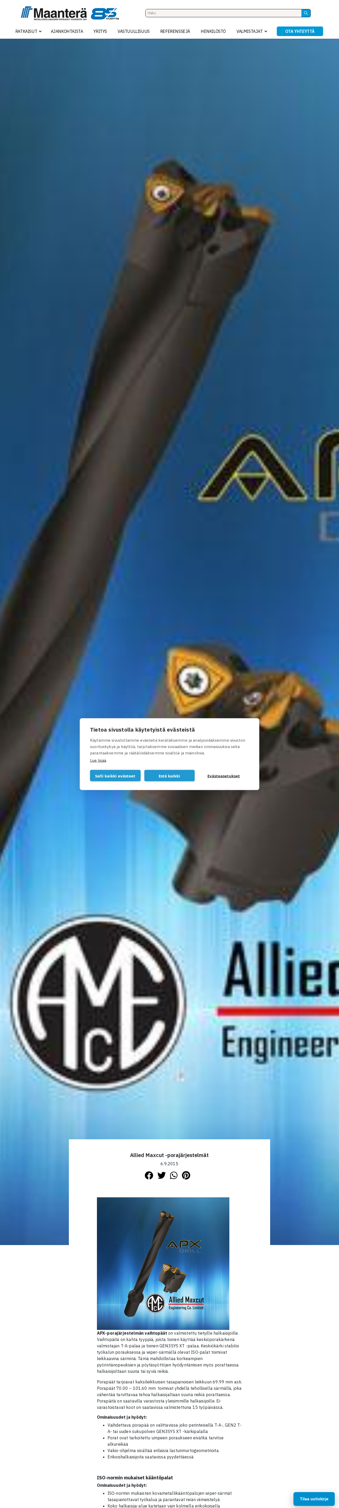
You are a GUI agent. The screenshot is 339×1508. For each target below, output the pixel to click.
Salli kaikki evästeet (115, 775)
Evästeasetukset (223, 775)
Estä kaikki (169, 775)
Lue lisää (98, 760)
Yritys (100, 31)
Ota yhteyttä (300, 31)
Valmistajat (250, 31)
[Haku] (305, 13)
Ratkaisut (26, 31)
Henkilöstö (213, 31)
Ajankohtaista (67, 31)
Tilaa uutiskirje (314, 1499)
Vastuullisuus (134, 31)
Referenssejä (175, 31)
